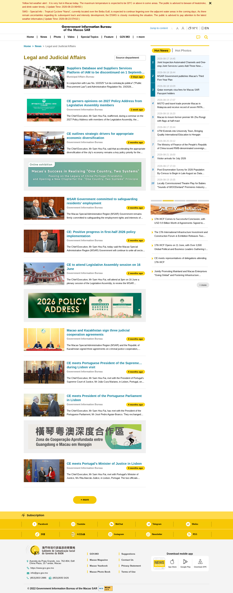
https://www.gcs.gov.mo (42, 568)
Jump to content (159, 28)
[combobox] (130, 57)
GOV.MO (94, 554)
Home (27, 46)
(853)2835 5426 (61, 578)
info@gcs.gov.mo (39, 573)
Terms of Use (128, 571)
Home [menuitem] (30, 37)
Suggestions (128, 554)
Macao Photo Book (100, 571)
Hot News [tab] (161, 50)
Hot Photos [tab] (183, 50)
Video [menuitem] (71, 37)
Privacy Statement (131, 565)
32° (195, 28)
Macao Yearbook (99, 565)
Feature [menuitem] (108, 37)
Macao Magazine (99, 560)
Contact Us (127, 560)
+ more (203, 285)
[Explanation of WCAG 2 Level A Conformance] (106, 588)
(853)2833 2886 (38, 578)
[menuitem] (43, 37)
